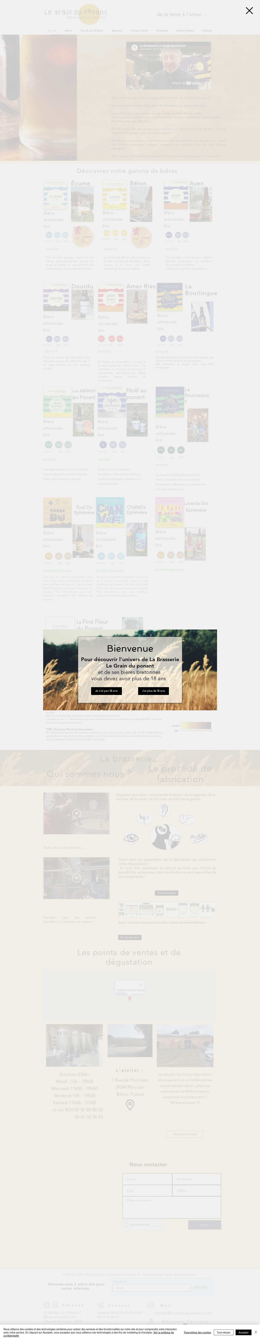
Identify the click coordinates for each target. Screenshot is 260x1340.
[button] (249, 10)
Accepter (244, 1332)
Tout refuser (223, 1332)
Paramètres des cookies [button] (197, 1332)
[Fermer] (256, 1332)
